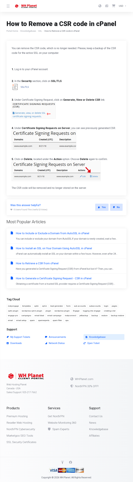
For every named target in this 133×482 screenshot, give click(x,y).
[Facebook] (70, 462)
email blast (39, 316)
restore (104, 316)
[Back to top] (62, 462)
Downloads (16, 343)
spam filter (57, 320)
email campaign (54, 316)
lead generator (56, 306)
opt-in (44, 306)
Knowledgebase (28, 31)
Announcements (57, 337)
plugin (48, 311)
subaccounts (95, 306)
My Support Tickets (20, 337)
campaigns (26, 316)
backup (94, 316)
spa (66, 320)
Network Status (56, 343)
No (118, 207)
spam (32, 320)
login (106, 306)
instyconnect (70, 316)
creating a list (109, 311)
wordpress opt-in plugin (32, 311)
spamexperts (43, 320)
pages (114, 306)
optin (36, 306)
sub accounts (80, 306)
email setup (21, 320)
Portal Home (12, 31)
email (10, 320)
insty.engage (13, 306)
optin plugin (13, 311)
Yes (104, 207)
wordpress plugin (62, 311)
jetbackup (83, 316)
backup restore (117, 316)
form (68, 306)
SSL (40, 31)
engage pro (13, 316)
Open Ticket (93, 343)
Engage (76, 311)
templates (26, 306)
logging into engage (91, 311)
